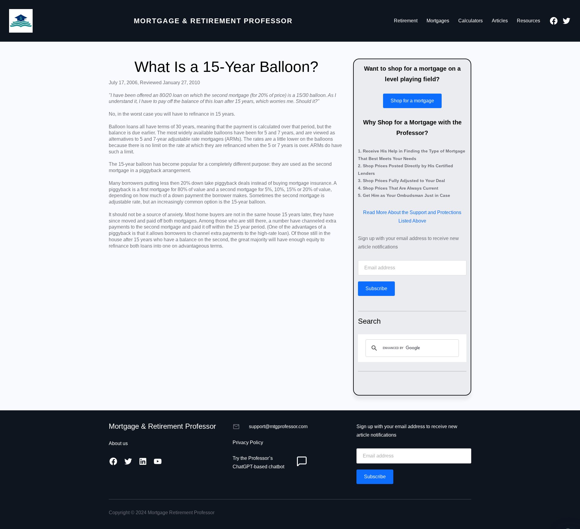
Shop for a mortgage (412, 100)
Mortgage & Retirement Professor (213, 21)
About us (118, 443)
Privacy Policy (248, 442)
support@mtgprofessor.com (278, 426)
